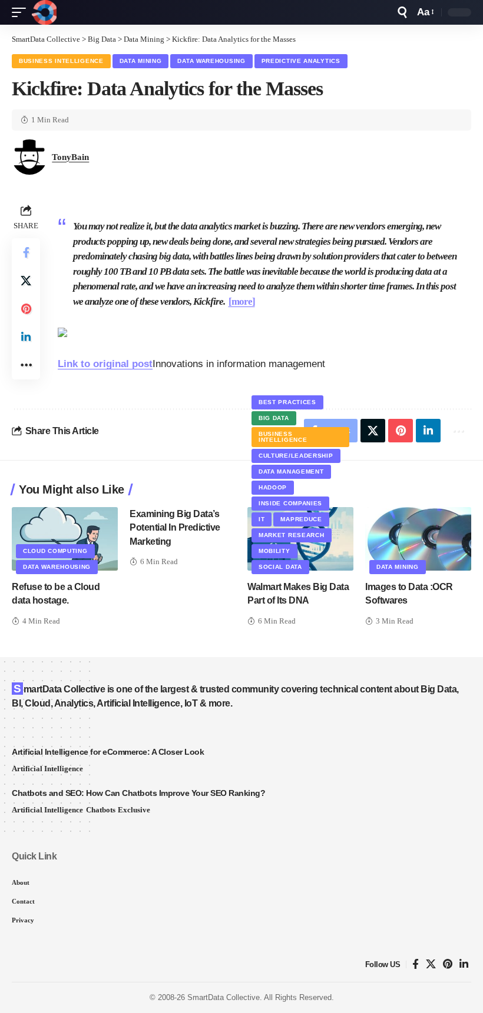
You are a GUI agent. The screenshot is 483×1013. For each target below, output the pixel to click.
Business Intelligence (61, 61)
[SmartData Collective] (44, 12)
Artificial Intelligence (47, 768)
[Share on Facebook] (26, 252)
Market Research (292, 535)
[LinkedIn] (463, 964)
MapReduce (301, 519)
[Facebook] (415, 964)
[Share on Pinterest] (26, 309)
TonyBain (70, 157)
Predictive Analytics (301, 61)
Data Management (291, 471)
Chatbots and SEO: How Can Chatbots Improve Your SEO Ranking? (138, 793)
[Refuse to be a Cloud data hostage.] (65, 539)
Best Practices (287, 402)
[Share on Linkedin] (26, 337)
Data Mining (141, 61)
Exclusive (134, 809)
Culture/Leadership (296, 455)
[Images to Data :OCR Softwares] (418, 539)
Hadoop (273, 487)
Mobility (274, 551)
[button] (22, 12)
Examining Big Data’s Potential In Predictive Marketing (175, 527)
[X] (431, 964)
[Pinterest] (447, 964)
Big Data (274, 418)
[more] (242, 301)
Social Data (280, 567)
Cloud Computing (55, 551)
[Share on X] (26, 280)
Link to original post (105, 363)
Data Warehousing (211, 61)
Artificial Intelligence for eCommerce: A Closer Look (108, 752)
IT (261, 519)
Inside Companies (290, 503)
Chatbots (100, 809)
